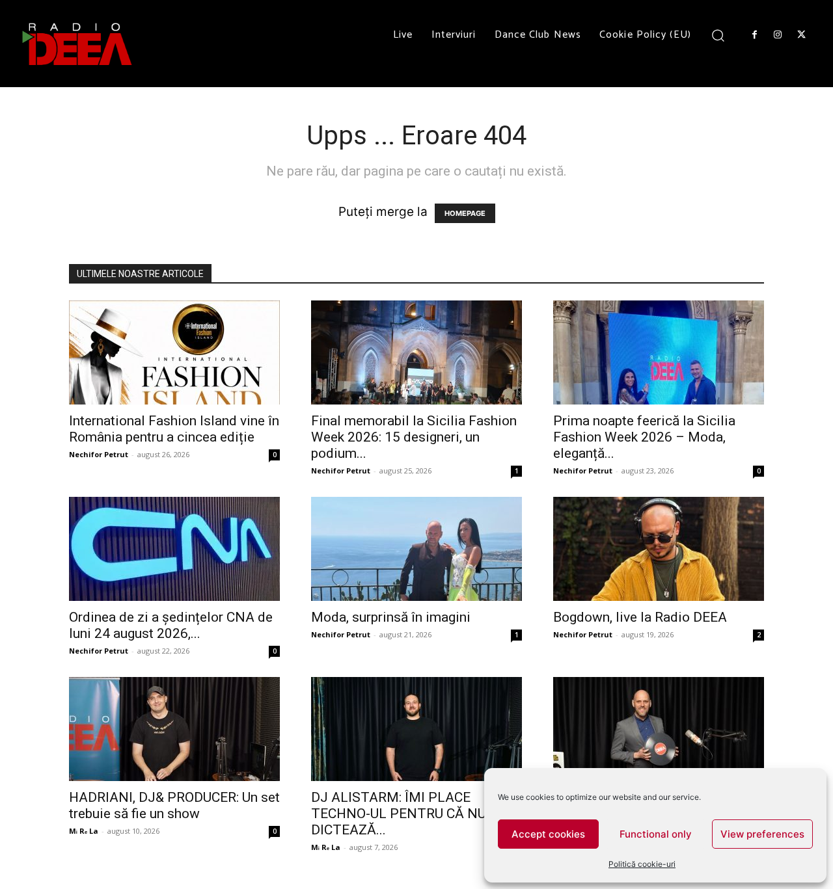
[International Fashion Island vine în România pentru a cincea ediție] (174, 352)
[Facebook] (754, 35)
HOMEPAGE (464, 213)
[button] (718, 35)
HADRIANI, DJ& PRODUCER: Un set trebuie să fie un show (174, 805)
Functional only (656, 834)
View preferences (762, 834)
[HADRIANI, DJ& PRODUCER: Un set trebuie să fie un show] (174, 729)
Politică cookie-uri (642, 864)
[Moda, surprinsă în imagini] (416, 549)
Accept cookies (548, 834)
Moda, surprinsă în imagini (391, 617)
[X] (801, 35)
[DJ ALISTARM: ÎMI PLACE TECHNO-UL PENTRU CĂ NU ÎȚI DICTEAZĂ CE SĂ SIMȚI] (416, 729)
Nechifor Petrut (98, 454)
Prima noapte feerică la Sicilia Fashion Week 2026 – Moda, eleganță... (644, 437)
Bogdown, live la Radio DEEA (640, 617)
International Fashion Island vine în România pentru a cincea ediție (174, 429)
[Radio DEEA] (78, 43)
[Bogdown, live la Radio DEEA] (658, 549)
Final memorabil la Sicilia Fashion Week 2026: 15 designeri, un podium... (414, 437)
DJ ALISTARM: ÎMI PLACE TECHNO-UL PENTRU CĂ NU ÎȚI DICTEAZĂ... (408, 813)
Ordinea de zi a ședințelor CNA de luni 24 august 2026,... (171, 625)
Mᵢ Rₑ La (83, 831)
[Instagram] (777, 35)
